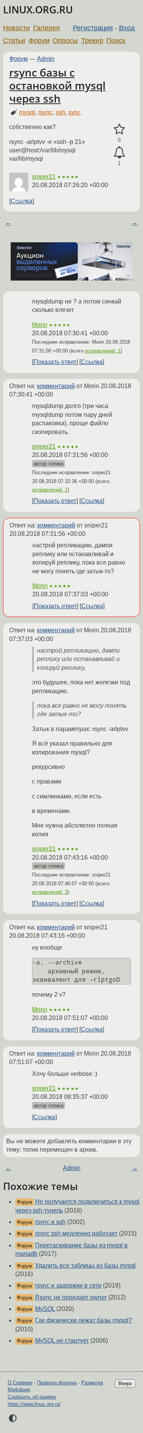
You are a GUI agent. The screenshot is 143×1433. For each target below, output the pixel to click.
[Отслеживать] (119, 153)
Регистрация (93, 28)
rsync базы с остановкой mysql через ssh (57, 85)
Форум (39, 40)
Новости (16, 28)
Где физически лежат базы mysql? (83, 1320)
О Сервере (20, 1383)
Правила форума (57, 1383)
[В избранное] (119, 129)
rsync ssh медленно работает (76, 1233)
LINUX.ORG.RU (38, 9)
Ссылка (21, 201)
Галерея (46, 28)
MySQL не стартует (62, 1340)
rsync (45, 112)
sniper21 (44, 176)
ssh (60, 112)
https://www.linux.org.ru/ (34, 1404)
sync (74, 112)
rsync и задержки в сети (68, 1285)
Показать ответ (55, 362)
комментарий (56, 386)
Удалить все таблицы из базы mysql (85, 1265)
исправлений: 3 (49, 892)
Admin (46, 58)
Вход (127, 28)
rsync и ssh (50, 1222)
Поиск (115, 40)
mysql (27, 112)
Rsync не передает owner (71, 1297)
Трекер (92, 40)
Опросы (65, 40)
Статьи (14, 40)
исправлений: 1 (103, 351)
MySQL (45, 1309)
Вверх (125, 1383)
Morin (39, 325)
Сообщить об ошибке (32, 1397)
